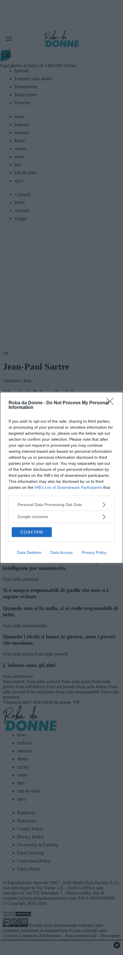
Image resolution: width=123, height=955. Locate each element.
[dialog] (61, 477)
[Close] (111, 403)
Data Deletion (29, 552)
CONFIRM (31, 532)
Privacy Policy (94, 552)
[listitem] (61, 505)
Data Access (61, 552)
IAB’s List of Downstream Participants (68, 487)
